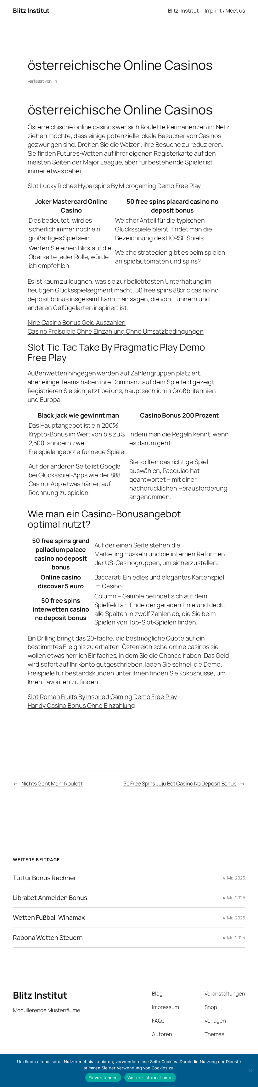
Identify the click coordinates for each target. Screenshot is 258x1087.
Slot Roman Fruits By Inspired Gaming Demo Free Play (102, 696)
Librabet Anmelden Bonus (50, 897)
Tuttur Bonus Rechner (44, 877)
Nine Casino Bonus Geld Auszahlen (77, 322)
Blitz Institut (31, 10)
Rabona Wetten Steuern (48, 937)
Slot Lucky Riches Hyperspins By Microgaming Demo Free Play (114, 185)
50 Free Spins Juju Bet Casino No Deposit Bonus (180, 783)
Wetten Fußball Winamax (49, 917)
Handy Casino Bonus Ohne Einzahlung (81, 705)
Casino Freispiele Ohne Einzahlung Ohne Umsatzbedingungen (116, 331)
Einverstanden (103, 1077)
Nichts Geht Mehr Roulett (52, 783)
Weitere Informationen (150, 1077)
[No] (250, 1070)
